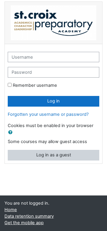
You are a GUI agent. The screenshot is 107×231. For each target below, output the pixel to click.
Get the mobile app (24, 222)
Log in (53, 101)
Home (10, 209)
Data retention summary (29, 216)
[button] (11, 132)
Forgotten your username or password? (48, 114)
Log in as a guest (53, 155)
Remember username (35, 85)
